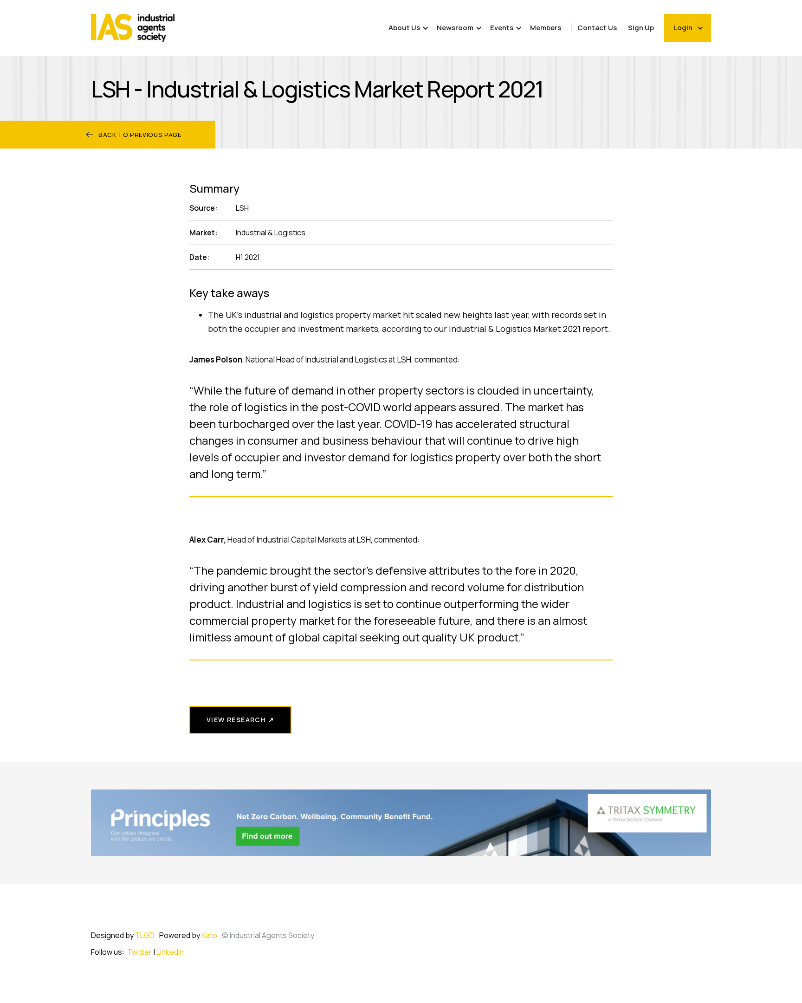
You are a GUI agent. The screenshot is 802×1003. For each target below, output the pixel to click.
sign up (641, 27)
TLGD (145, 935)
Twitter (139, 952)
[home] (133, 28)
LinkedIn (170, 952)
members (545, 27)
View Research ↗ (240, 719)
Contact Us (597, 27)
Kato (209, 935)
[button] (407, 28)
